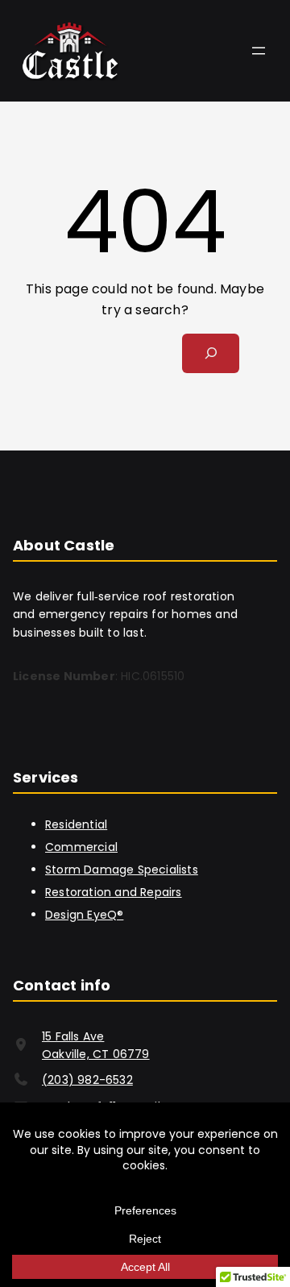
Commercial (81, 847)
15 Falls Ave (73, 1036)
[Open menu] (258, 50)
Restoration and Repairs (113, 892)
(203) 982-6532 (87, 1080)
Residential (76, 824)
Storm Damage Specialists (121, 869)
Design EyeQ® (84, 915)
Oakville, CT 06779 (96, 1054)
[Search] (210, 353)
